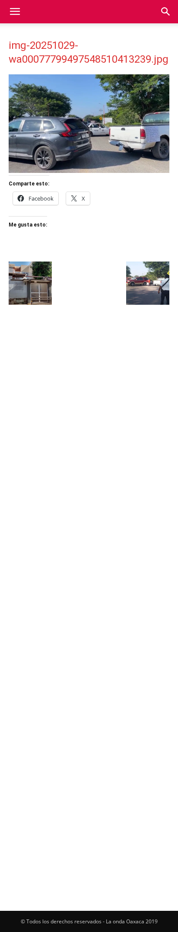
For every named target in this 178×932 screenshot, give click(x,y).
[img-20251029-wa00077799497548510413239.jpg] (89, 170)
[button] (15, 11)
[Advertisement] (89, 405)
